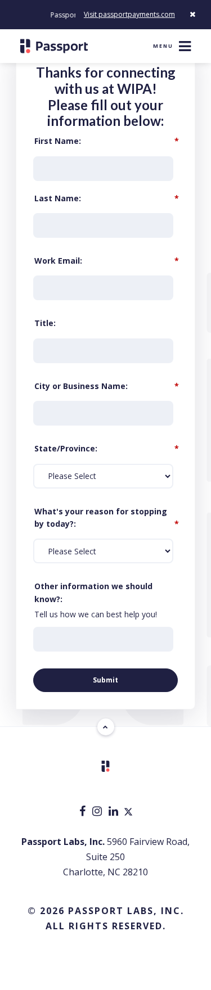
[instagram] (98, 812)
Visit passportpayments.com (129, 14)
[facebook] (83, 812)
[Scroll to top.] (105, 726)
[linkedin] (114, 812)
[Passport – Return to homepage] (54, 46)
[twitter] (128, 812)
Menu (163, 45)
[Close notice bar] (192, 14)
